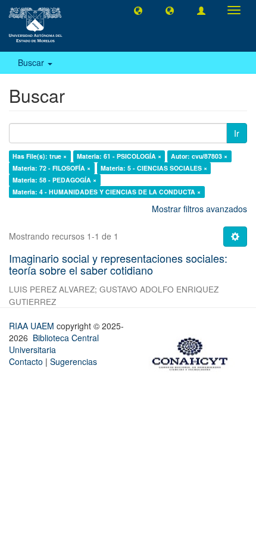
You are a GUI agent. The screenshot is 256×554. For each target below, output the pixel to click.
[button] (138, 10)
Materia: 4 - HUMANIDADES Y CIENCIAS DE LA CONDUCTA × (107, 191)
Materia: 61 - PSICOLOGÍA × (119, 156)
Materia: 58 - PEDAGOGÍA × (54, 179)
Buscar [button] (32, 62)
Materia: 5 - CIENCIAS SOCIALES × (154, 167)
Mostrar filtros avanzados (199, 209)
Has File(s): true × (40, 156)
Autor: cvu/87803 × (199, 156)
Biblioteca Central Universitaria (54, 343)
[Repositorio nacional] (193, 352)
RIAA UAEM (33, 326)
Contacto (26, 361)
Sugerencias (73, 361)
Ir (236, 133)
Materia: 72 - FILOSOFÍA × (51, 167)
